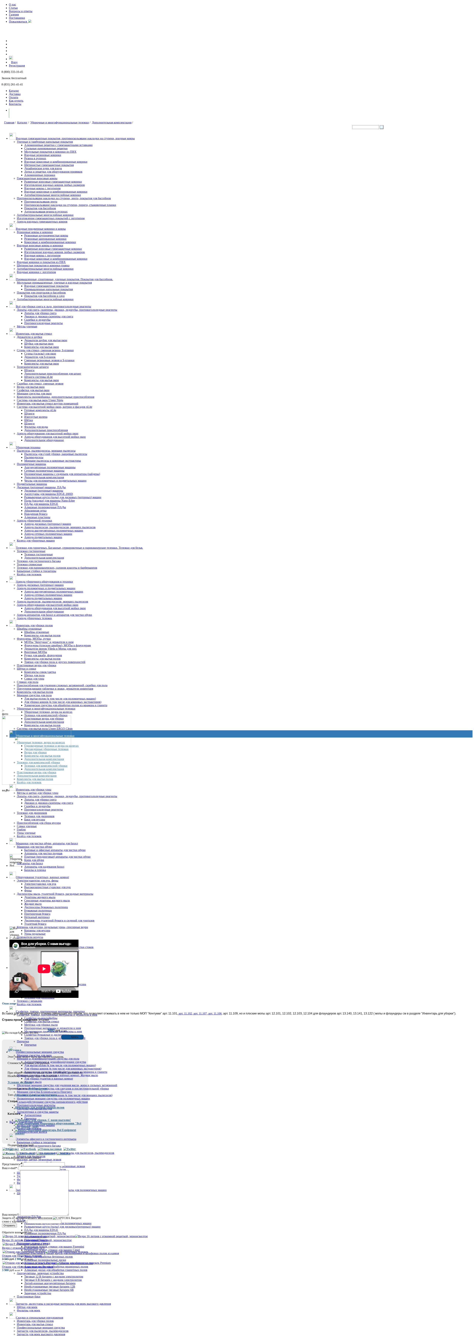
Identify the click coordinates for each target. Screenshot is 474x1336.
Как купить (16, 100)
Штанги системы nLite (38, 376)
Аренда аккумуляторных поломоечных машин (53, 530)
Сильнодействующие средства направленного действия (52, 1101)
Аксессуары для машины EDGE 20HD (48, 493)
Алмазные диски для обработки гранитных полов (55, 1269)
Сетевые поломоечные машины (44, 470)
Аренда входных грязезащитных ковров (42, 221)
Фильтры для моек (28, 1310)
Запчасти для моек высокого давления (41, 1334)
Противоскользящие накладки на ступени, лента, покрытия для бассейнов (64, 198)
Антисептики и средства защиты (38, 1111)
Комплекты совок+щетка (40, 672)
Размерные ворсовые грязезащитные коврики (53, 181)
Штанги (29, 370)
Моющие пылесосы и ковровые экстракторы (52, 460)
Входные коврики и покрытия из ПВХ (41, 262)
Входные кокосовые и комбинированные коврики (55, 161)
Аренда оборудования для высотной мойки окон (47, 433)
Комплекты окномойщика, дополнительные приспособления (55, 396)
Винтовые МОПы (35, 652)
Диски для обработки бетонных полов (48, 1256)
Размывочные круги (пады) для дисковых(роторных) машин (62, 1226)
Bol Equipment (38, 1088)
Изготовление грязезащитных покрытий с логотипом (51, 218)
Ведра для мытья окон (31, 386)
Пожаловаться (18, 21)
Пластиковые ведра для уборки (36, 665)
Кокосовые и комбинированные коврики (50, 242)
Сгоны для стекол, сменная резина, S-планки (45, 350)
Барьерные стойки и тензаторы (36, 1142)
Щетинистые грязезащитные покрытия (49, 165)
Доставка (15, 94)
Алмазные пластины (37, 517)
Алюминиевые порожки (39, 175)
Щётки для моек (27, 1307)
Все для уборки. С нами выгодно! (48, 1120)
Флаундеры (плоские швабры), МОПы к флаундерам (57, 645)
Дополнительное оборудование (44, 440)
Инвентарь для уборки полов (34, 625)
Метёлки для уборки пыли (41, 1024)
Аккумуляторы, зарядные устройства (40, 1273)
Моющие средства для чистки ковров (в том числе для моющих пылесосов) (64, 1095)
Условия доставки (20, 1082)
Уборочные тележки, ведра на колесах (48, 711)
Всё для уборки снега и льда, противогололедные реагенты (53, 306)
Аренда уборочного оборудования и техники (44, 581)
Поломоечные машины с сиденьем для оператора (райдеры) (62, 474)
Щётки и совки (26, 668)
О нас (12, 4)
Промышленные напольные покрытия (48, 289)
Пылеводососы (33, 457)
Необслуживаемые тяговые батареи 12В (49, 1286)
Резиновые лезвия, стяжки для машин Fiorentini (54, 1246)
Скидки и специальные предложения (39, 1317)
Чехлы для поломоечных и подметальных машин (55, 480)
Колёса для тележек (29, 574)
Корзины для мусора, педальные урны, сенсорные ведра (52, 927)
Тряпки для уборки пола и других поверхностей (54, 662)
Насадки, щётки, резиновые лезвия (39, 1159)
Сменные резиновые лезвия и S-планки (49, 360)
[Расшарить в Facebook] (28, 1149)
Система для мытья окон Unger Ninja (40, 400)
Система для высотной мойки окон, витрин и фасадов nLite (54, 406)
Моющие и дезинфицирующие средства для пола (48, 1058)
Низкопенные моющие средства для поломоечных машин (53, 1098)
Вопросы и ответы (20, 11)
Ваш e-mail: (10, 1168)
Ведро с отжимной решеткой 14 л (23, 1247)
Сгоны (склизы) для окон (40, 353)
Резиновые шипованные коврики (45, 238)
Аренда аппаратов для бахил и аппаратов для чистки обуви (54, 614)
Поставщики (17, 17)
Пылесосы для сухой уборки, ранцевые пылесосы (55, 454)
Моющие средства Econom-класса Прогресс (44, 1091)
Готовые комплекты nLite (40, 410)
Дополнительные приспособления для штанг (52, 373)
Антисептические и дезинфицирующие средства (55, 1061)
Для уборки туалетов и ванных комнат (48, 1078)
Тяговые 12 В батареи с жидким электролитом (53, 1276)
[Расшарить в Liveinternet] (46, 1153)
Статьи (13, 7)
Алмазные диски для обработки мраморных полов (56, 1266)
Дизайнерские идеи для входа (43, 168)
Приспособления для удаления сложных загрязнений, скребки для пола (62, 685)
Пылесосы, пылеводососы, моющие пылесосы (46, 450)
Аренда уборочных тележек (34, 618)
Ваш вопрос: (10, 1214)
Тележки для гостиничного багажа (39, 561)
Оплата (13, 97)
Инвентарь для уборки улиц (33, 789)
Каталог (14, 90)
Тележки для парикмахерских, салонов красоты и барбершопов (57, 567)
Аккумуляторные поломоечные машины (50, 467)
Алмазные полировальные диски (45, 1259)
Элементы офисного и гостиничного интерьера (46, 1139)
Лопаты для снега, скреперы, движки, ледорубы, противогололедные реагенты (67, 309)
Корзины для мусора (37, 930)
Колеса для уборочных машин (36, 540)
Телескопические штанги (33, 366)
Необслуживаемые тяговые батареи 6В (49, 1289)
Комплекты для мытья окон (41, 347)
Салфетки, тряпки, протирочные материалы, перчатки (50, 1011)
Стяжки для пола (27, 682)
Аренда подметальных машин (43, 537)
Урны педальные (35, 933)
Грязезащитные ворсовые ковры (37, 178)
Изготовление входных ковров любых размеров (54, 185)
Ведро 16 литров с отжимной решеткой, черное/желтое (37, 1240)
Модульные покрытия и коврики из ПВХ (50, 151)
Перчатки (23, 1041)
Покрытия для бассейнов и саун (44, 295)
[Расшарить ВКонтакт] (10, 1149)
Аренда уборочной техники (34, 520)
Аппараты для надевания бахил (44, 866)
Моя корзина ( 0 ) (24, 113)
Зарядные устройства (37, 1293)
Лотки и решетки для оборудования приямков (53, 171)
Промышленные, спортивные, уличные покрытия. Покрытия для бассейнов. (64, 279)
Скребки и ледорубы (37, 319)
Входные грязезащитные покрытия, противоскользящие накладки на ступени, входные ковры (75, 138)
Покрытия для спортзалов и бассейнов (41, 292)
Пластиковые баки (28, 1296)
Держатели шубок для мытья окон (45, 340)
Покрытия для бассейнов (40, 208)
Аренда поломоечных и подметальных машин (46, 588)
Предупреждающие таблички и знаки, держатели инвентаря (55, 688)
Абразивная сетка (35, 510)
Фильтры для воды (36, 426)
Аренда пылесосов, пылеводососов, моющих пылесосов (60, 527)
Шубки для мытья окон (39, 343)
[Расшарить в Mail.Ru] (63, 1153)
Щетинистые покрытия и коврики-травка (43, 265)
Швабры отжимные (29, 628)
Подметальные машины (32, 484)
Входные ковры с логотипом (42, 188)
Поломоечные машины (31, 464)
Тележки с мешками (29, 1000)
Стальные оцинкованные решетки (46, 148)
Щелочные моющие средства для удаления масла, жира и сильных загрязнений (67, 1085)
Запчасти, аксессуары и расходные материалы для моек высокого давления (63, 1303)
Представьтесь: (12, 1164)
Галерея (14, 14)
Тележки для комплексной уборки (45, 715)
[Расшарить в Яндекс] (9, 1153)
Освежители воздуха (30, 937)
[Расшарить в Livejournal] (25, 1153)
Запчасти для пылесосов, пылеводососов (43, 1330)
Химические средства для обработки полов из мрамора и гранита (65, 705)
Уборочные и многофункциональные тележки (59, 122)
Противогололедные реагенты (43, 323)
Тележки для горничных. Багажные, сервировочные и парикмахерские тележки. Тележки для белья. (79, 547)
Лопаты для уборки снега (40, 313)
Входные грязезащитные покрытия (46, 286)
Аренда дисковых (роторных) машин (47, 523)
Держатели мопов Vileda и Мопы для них (50, 648)
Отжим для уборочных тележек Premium (27, 1266)
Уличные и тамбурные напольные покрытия (45, 141)
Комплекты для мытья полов (42, 635)
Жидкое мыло (33, 1081)
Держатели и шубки (29, 337)
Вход (14, 62)
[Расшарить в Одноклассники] (49, 1149)
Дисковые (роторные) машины (43, 490)
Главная (9, 122)
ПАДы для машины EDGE (41, 503)
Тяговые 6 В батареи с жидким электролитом (53, 1279)
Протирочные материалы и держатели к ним (52, 1028)
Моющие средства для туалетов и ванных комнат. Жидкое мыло (57, 1075)
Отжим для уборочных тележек (22, 1255)
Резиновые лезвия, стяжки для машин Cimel (52, 1250)
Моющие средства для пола (34, 695)
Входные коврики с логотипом (36, 272)
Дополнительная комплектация (111, 122)
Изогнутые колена (35, 416)
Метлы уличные (27, 326)
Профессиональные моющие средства (40, 1051)
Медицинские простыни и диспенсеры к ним (53, 1031)
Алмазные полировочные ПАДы (45, 507)
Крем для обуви (34, 860)
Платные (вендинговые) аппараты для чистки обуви (57, 856)
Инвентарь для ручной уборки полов (39, 1107)
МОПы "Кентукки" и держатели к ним (49, 642)
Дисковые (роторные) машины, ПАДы (41, 487)
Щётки (28, 420)
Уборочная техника (28, 447)
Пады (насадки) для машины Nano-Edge (49, 500)
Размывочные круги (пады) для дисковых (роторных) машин (62, 497)
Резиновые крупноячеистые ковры (46, 235)
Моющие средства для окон (34, 393)
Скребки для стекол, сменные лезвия (40, 383)
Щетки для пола (34, 675)
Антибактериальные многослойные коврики (52, 195)
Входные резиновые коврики (42, 155)
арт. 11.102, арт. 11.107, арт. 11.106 (200, 1013)
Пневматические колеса (32, 1131)
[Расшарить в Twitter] (69, 1149)
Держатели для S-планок (40, 356)
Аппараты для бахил (30, 863)
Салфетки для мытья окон (33, 390)
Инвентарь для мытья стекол (34, 333)
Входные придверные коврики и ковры (41, 228)
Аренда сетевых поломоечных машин (48, 533)
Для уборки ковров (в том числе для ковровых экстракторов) (62, 701)
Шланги (29, 423)
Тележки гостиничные (31, 551)
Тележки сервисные (29, 564)
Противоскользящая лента (40, 201)
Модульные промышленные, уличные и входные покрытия (54, 282)
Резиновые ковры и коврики (35, 232)
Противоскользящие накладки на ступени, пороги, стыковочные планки (70, 205)
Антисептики (32, 1115)
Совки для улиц (34, 678)
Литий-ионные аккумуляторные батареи (50, 1283)
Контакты (15, 104)
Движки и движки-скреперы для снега (48, 316)
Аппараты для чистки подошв (43, 853)
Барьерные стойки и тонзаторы (36, 571)
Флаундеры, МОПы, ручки (34, 638)
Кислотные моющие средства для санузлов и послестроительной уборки (63, 1088)
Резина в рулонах (35, 158)
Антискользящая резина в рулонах (46, 211)
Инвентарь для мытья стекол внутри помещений (47, 403)
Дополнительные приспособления (46, 430)
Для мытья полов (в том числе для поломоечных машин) (60, 698)
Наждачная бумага (35, 513)
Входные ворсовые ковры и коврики (40, 245)
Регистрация (17, 65)
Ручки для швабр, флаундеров (43, 655)
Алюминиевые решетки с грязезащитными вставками (58, 145)
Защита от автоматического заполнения (27, 1218)
